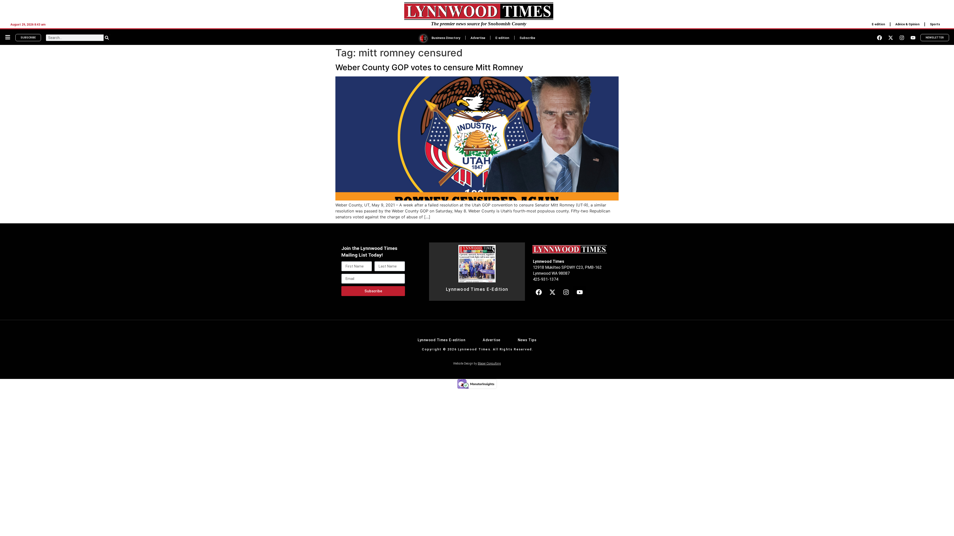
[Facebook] (879, 38)
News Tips (527, 340)
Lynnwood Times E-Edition (477, 289)
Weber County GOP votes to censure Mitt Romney (429, 67)
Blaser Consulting (489, 363)
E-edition (878, 24)
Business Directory (446, 38)
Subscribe (527, 38)
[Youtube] (913, 38)
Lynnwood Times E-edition (441, 340)
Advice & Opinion (907, 24)
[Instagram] (902, 38)
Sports (935, 24)
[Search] (107, 37)
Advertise (478, 38)
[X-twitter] (891, 38)
